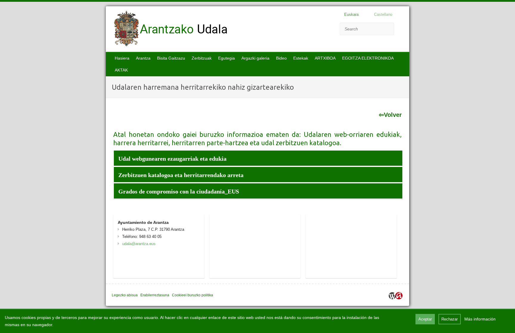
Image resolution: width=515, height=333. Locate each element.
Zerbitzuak (202, 58)
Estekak (300, 58)
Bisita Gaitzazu (171, 58)
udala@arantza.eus (139, 243)
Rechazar (449, 319)
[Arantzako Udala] (171, 30)
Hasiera (122, 58)
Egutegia (226, 58)
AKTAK (121, 70)
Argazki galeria (255, 58)
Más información (480, 319)
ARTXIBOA (325, 58)
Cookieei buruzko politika (192, 295)
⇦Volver (390, 114)
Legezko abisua (125, 295)
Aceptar (425, 319)
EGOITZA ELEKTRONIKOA (368, 58)
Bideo (281, 58)
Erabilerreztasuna (154, 295)
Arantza (143, 58)
